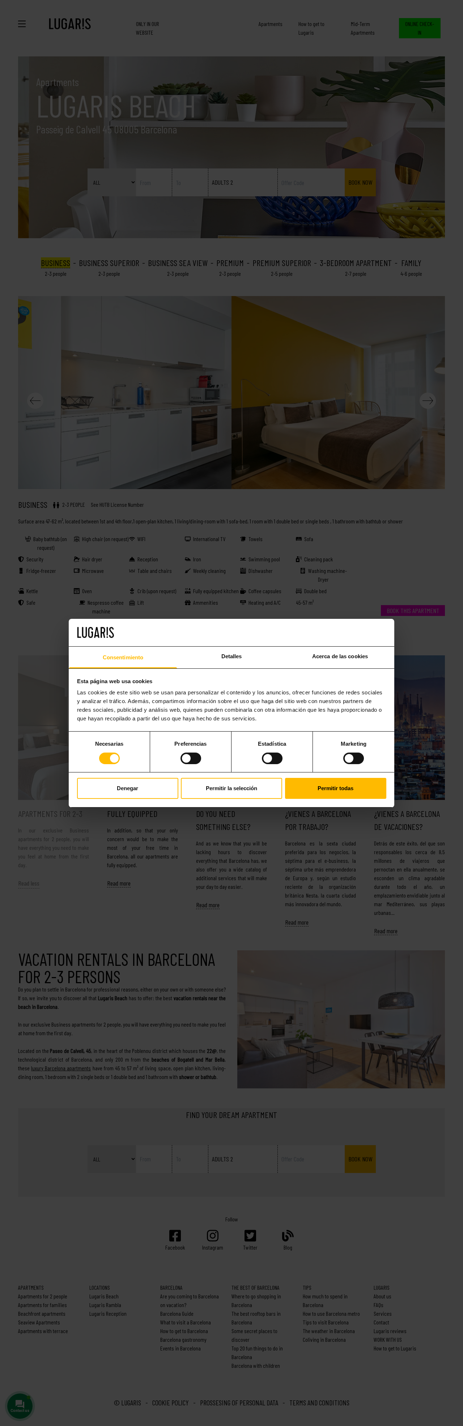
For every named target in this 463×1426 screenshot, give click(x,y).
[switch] (190, 758)
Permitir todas (335, 788)
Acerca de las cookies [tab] (340, 656)
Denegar (127, 788)
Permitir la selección (231, 788)
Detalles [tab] (231, 656)
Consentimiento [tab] (123, 657)
